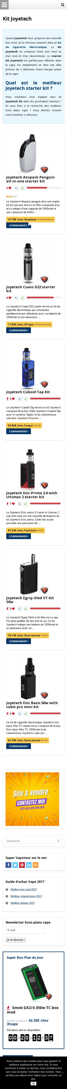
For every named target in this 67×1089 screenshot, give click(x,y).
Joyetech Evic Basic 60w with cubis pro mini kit (32, 704)
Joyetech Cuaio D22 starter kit (30, 289)
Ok (33, 1083)
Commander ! (18, 330)
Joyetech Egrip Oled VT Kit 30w (30, 599)
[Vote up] (22, 188)
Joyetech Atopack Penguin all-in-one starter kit (30, 179)
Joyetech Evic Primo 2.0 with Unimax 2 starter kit (31, 495)
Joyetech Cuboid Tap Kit (28, 391)
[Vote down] (16, 188)
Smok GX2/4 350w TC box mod (33, 1010)
